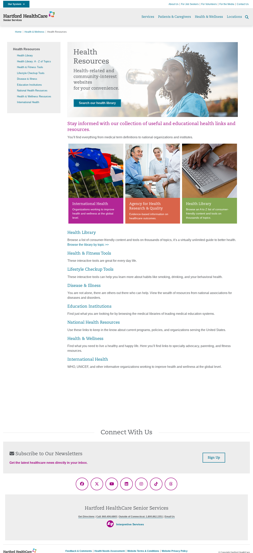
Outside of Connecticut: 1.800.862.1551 (141, 516)
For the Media (226, 4)
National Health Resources (32, 90)
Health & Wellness (209, 17)
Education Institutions (29, 84)
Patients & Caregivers (174, 17)
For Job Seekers (190, 4)
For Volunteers (209, 4)
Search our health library (97, 103)
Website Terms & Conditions (143, 551)
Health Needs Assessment (109, 551)
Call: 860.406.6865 (106, 516)
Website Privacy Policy (175, 551)
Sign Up (214, 457)
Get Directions (86, 516)
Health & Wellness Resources (34, 96)
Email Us (170, 516)
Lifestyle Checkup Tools (30, 73)
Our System (15, 4)
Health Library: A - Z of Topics (34, 61)
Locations (234, 17)
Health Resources (26, 49)
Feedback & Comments (78, 551)
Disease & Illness (27, 78)
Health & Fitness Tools (30, 67)
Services (148, 17)
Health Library (25, 55)
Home (18, 31)
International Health (28, 102)
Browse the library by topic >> (88, 244)
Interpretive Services (130, 524)
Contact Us (243, 4)
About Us (173, 4)
